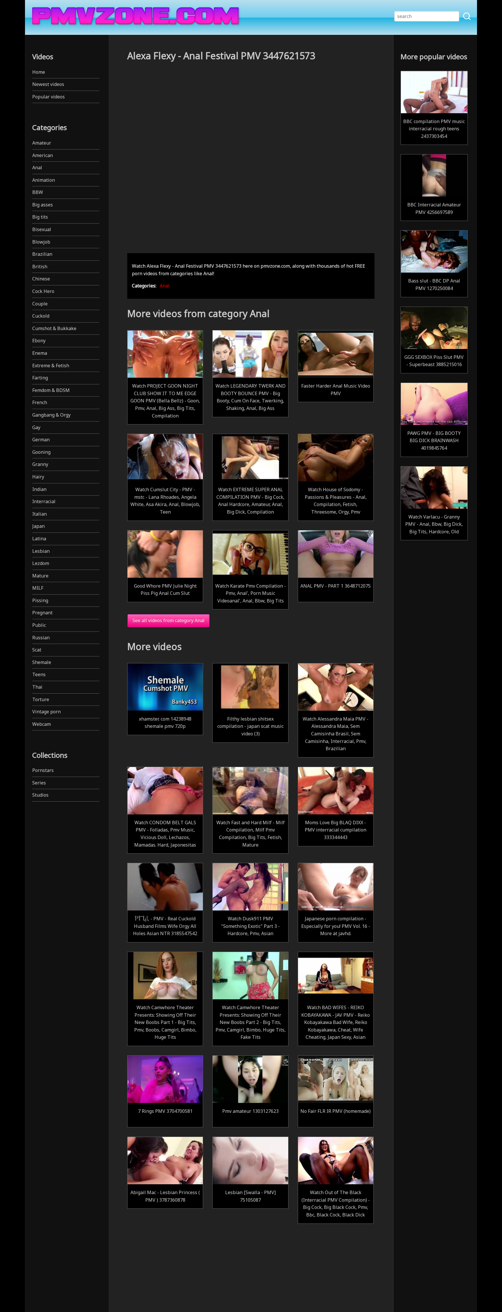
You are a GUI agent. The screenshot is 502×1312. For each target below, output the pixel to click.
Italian (39, 514)
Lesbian (41, 551)
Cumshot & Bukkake (54, 328)
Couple (40, 303)
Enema (39, 353)
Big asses (42, 204)
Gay (36, 427)
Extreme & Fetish (50, 365)
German (41, 439)
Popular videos (48, 96)
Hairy (38, 477)
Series (39, 783)
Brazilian (42, 254)
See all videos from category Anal (168, 620)
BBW (37, 192)
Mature (40, 576)
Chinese (41, 279)
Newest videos (48, 84)
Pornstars (43, 770)
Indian (39, 489)
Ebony (39, 340)
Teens (39, 674)
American (42, 155)
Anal (37, 167)
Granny (40, 464)
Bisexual (41, 229)
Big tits (40, 217)
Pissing (40, 600)
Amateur (41, 143)
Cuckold (40, 316)
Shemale (41, 662)
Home (38, 72)
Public (39, 625)
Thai (37, 687)
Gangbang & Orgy (51, 415)
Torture (40, 699)
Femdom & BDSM (51, 390)
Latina (39, 538)
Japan (38, 526)
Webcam (41, 724)
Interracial (43, 501)
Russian (41, 637)
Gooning (41, 452)
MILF (37, 588)
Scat (36, 650)
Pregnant (42, 612)
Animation (43, 180)
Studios (40, 795)
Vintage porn (46, 711)
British (39, 266)
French (39, 402)
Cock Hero (43, 291)
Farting (40, 378)
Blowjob (41, 242)
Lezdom (40, 563)
